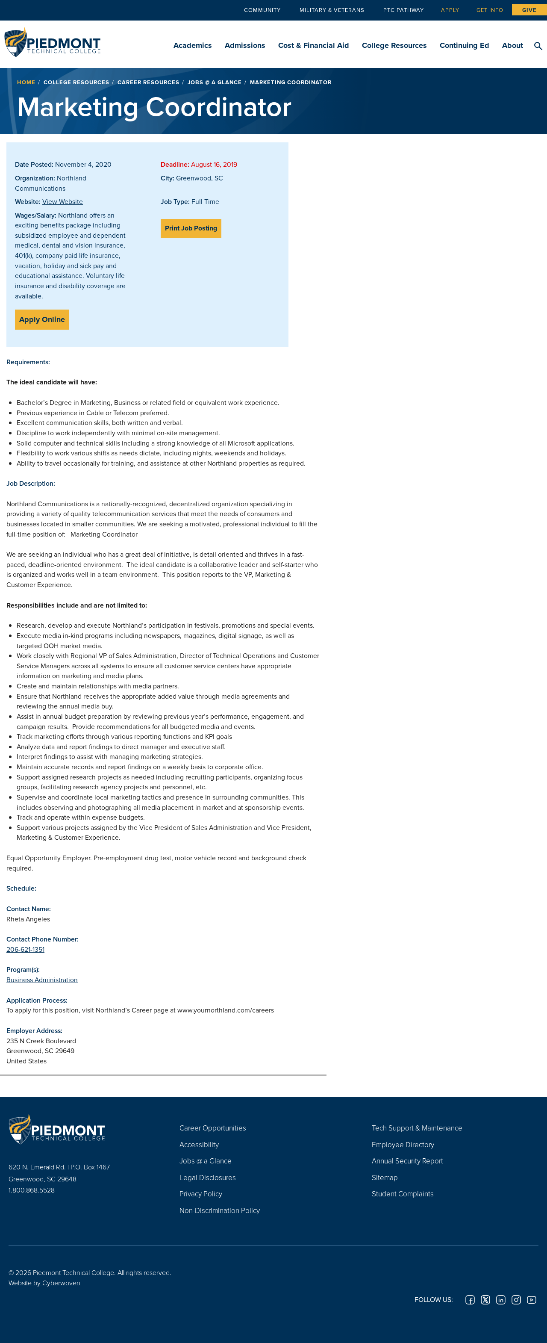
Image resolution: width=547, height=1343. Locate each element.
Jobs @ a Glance (215, 82)
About (512, 45)
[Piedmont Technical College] (81, 1129)
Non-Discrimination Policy (219, 1210)
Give (529, 10)
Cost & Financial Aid (313, 45)
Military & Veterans (332, 10)
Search (538, 46)
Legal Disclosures (207, 1177)
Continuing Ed (464, 45)
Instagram (516, 1300)
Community (262, 10)
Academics (193, 45)
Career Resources (148, 82)
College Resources (394, 45)
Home (26, 82)
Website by (44, 1282)
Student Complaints (403, 1193)
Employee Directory (403, 1144)
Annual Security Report (407, 1161)
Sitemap (385, 1177)
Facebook (470, 1300)
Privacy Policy (200, 1193)
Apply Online (42, 319)
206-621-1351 (25, 949)
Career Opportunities (212, 1128)
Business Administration (42, 979)
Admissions (245, 45)
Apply (450, 10)
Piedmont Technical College (52, 39)
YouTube (531, 1300)
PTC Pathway (403, 10)
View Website (62, 201)
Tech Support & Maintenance (417, 1128)
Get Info (489, 10)
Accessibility (199, 1144)
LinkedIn (501, 1300)
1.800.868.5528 (32, 1190)
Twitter (485, 1300)
